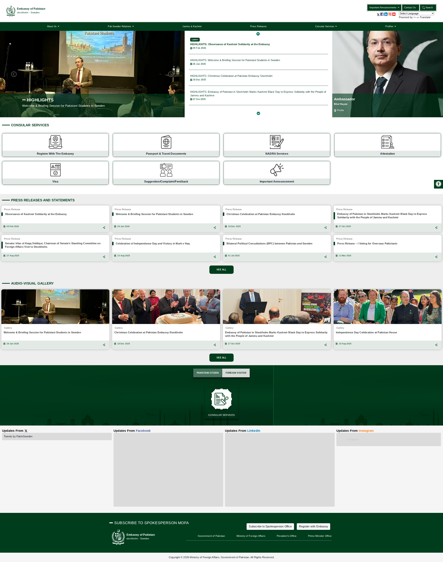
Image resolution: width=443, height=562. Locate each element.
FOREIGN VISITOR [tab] (236, 373)
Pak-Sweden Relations (119, 26)
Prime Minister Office (320, 535)
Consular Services (324, 26)
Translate (425, 17)
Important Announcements (383, 7)
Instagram (353, 439)
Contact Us (410, 7)
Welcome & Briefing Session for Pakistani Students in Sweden (235, 62)
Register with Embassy (313, 526)
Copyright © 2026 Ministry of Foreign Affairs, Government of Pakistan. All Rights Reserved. (221, 557)
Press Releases (258, 26)
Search (429, 7)
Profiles (389, 26)
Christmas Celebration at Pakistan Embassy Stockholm (231, 77)
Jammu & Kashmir (192, 26)
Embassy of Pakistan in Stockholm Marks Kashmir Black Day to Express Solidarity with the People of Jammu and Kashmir (258, 95)
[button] (378, 16)
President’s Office (287, 535)
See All (221, 269)
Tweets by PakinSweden (18, 436)
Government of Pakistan (211, 535)
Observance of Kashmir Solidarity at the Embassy (230, 43)
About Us (52, 26)
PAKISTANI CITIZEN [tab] (208, 373)
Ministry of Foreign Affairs (251, 535)
